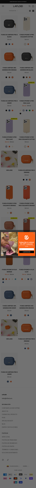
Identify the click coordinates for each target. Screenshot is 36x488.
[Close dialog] (34, 233)
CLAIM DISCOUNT (26, 251)
